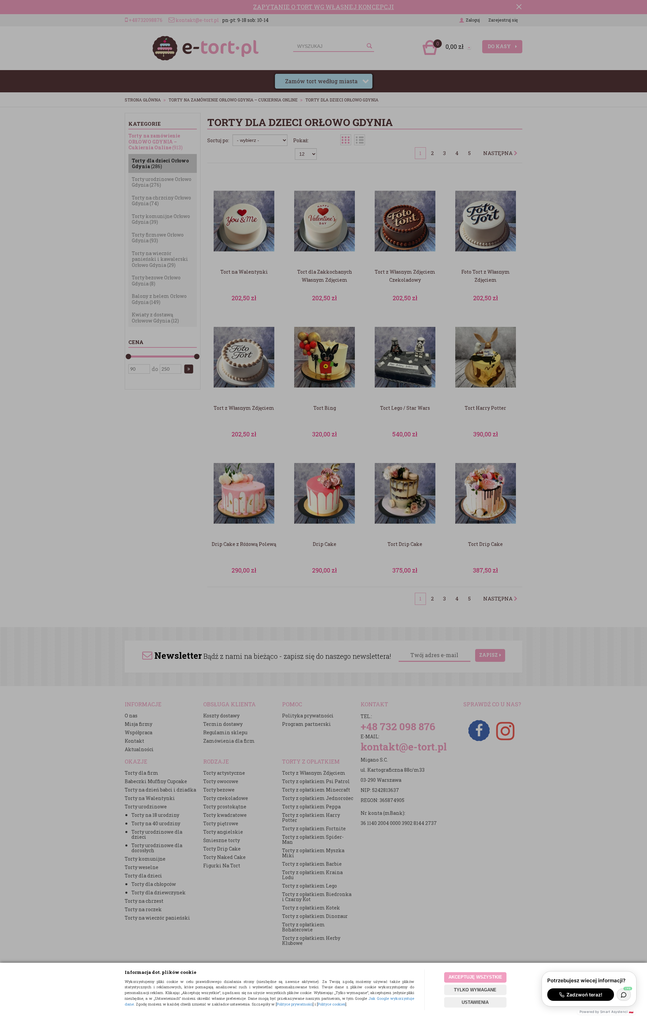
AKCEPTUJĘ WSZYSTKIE (475, 977)
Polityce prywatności (295, 1004)
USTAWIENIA (475, 1002)
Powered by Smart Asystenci (607, 1011)
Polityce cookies (331, 1004)
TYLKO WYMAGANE (475, 989)
